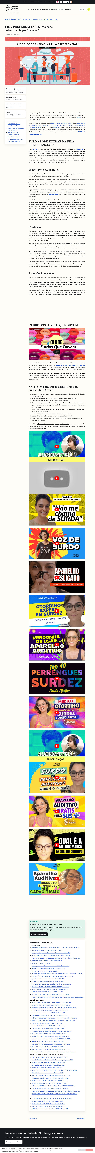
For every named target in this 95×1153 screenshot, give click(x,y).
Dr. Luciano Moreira (36, 9)
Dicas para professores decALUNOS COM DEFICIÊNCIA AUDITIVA (52, 1031)
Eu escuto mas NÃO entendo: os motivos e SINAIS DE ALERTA (51, 1005)
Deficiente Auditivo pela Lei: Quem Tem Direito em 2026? (49, 1015)
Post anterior (33, 1118)
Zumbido (62, 9)
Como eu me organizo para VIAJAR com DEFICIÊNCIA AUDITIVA (51, 1039)
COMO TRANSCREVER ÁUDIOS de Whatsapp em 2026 (48, 968)
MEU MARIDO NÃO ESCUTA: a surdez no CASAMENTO (48, 1047)
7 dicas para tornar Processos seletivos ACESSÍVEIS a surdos (50, 966)
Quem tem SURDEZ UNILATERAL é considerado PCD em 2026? (51, 1049)
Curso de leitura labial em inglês (42, 963)
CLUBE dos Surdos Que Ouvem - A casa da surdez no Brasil (38, 2)
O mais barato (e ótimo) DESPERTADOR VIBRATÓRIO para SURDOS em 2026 (55, 947)
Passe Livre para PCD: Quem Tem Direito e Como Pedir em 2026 (52, 1098)
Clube (29, 9)
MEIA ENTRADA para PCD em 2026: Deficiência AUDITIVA (49, 1081)
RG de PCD (56, 127)
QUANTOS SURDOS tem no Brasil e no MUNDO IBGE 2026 (50, 1010)
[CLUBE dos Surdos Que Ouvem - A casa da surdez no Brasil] (12, 8)
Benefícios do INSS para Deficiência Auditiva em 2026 (48, 1062)
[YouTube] (64, 2)
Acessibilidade (9, 19)
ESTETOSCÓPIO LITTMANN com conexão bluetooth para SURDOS (52, 976)
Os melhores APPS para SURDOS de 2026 (44, 971)
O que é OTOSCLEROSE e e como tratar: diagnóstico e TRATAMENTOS (53, 1021)
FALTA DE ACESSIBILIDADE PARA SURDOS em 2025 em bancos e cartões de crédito (57, 997)
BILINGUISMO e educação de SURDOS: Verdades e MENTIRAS (51, 1044)
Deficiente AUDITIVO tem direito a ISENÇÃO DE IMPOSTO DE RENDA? (53, 1086)
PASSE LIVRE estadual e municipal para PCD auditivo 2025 (50, 1109)
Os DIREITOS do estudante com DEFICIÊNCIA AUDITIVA (49, 1083)
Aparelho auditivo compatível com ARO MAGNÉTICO (48, 979)
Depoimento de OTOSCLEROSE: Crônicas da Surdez (47, 1023)
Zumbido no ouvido (14, 137)
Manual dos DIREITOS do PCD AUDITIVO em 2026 (47, 1101)
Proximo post (81, 1118)
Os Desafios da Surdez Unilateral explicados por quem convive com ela (54, 1052)
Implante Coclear (55, 9)
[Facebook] (60, 2)
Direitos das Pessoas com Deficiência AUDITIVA (42, 19)
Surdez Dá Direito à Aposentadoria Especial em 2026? (48, 1065)
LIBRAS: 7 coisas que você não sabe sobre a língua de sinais (50, 987)
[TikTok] (67, 2)
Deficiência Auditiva (20, 19)
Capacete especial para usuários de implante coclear (48, 981)
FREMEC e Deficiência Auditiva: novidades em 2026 (47, 1041)
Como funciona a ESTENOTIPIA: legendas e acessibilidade (50, 989)
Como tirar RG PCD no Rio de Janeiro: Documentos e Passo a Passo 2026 (54, 1070)
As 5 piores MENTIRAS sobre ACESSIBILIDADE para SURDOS (50, 994)
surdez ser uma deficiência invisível (61, 123)
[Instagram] (57, 2)
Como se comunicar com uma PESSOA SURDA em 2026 (49, 1013)
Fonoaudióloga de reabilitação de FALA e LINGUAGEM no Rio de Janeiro (54, 1007)
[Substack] (71, 2)
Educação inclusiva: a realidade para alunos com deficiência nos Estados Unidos (57, 973)
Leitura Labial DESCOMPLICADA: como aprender (47, 960)
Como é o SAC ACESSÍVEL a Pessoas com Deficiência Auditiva (51, 955)
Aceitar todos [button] (89, 1150)
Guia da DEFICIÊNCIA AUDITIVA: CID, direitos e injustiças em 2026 (52, 1060)
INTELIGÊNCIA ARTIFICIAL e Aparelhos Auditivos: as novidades (51, 984)
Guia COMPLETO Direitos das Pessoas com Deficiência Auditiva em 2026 (54, 1018)
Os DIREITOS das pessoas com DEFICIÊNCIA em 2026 (48, 1104)
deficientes (79, 149)
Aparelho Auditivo (46, 9)
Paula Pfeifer (68, 9)
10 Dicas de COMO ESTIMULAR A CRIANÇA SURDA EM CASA (50, 1036)
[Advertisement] (57, 98)
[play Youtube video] (57, 446)
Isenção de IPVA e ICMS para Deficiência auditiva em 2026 (50, 1088)
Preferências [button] (81, 1150)
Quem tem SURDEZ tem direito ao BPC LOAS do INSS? (49, 1106)
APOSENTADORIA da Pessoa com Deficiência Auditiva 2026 (50, 1078)
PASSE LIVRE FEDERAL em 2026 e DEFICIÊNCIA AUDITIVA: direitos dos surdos (56, 958)
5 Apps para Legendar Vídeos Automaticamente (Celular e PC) (51, 953)
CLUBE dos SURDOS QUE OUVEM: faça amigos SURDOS (49, 1034)
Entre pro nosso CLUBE (38, 934)
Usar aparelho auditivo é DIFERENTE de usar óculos (48, 1028)
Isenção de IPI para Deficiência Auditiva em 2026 (47, 950)
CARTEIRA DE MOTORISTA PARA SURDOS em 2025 (47, 992)
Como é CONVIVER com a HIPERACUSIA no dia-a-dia (48, 1026)
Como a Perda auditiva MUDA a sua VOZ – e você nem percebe (51, 1002)
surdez (78, 117)
